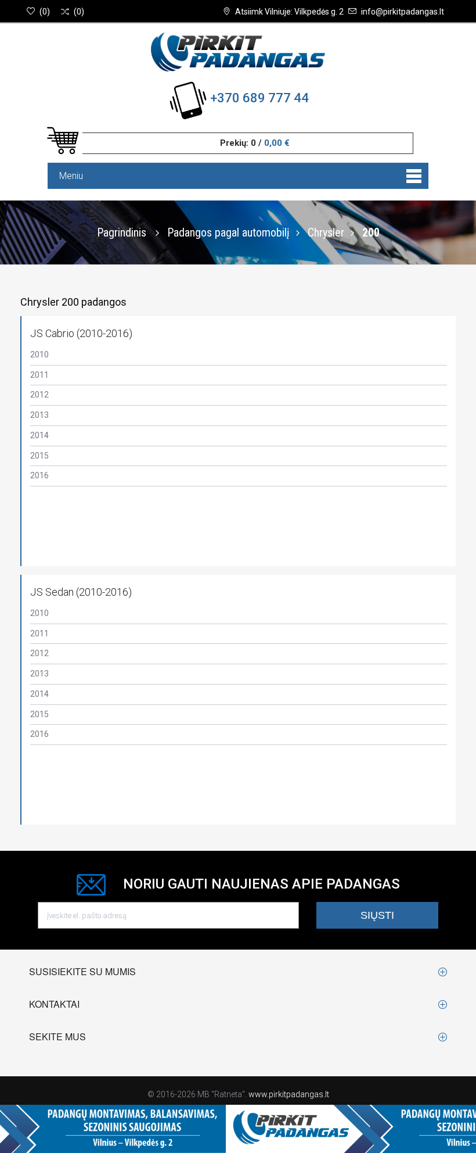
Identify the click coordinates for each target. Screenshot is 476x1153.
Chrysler (326, 232)
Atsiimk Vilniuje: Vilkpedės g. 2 (289, 11)
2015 (39, 455)
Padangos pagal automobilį (228, 232)
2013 (39, 415)
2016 (39, 475)
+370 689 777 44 (259, 98)
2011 (39, 374)
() (44, 11)
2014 (39, 435)
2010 (39, 354)
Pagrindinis (121, 232)
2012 (39, 394)
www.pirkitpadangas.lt (288, 1094)
